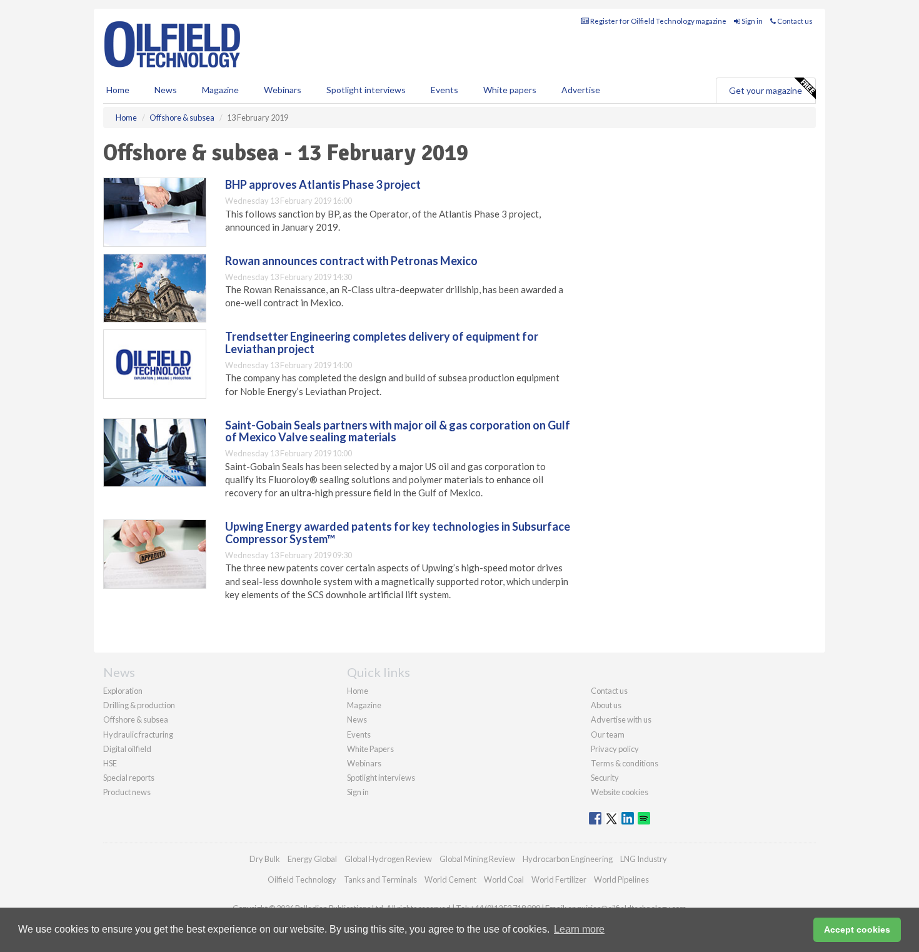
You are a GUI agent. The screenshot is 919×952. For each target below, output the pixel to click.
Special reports (128, 778)
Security (605, 778)
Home (117, 89)
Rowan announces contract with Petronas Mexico (351, 261)
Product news (127, 792)
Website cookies (619, 792)
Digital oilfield (127, 749)
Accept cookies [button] (857, 929)
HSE (110, 763)
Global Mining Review (477, 859)
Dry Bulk (264, 859)
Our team (608, 734)
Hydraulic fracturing (138, 734)
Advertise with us (621, 719)
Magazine (220, 89)
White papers (509, 89)
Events (444, 89)
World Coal (504, 879)
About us (606, 705)
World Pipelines (621, 879)
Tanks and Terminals (380, 879)
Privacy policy (615, 749)
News (357, 719)
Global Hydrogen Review (388, 859)
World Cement (450, 879)
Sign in (751, 21)
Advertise (580, 89)
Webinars (282, 89)
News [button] (165, 89)
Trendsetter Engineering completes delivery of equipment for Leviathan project (381, 342)
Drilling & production (139, 705)
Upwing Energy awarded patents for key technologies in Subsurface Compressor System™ (397, 532)
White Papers (370, 749)
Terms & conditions (624, 763)
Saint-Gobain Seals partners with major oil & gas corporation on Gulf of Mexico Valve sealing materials (397, 431)
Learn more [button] (579, 929)
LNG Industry (643, 859)
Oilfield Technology (302, 879)
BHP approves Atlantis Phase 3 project (323, 184)
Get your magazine (765, 90)
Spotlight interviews (366, 89)
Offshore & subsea (135, 719)
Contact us (794, 21)
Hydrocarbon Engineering (568, 859)
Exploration (123, 691)
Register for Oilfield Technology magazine (657, 21)
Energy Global (312, 859)
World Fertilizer (558, 879)
